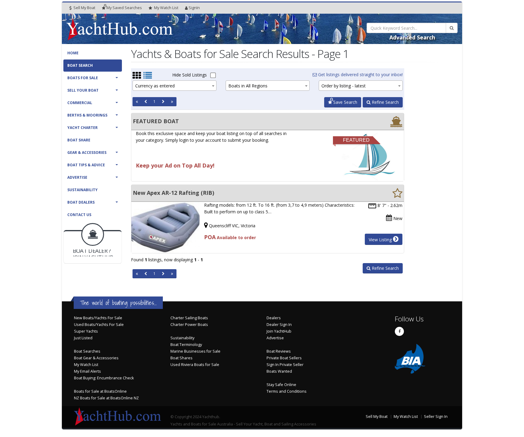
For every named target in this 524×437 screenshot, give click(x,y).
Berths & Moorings (87, 115)
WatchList (166, 7)
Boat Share (78, 140)
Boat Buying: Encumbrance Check (104, 378)
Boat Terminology (186, 344)
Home (73, 53)
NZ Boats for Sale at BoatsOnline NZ (106, 398)
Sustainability (82, 189)
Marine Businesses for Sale (195, 351)
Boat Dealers (81, 202)
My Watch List (86, 364)
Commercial (79, 102)
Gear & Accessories (86, 152)
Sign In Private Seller (285, 364)
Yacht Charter (82, 127)
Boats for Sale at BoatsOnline (100, 391)
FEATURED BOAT (156, 121)
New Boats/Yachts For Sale (98, 317)
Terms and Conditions (287, 391)
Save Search (344, 102)
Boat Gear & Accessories (96, 358)
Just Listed (83, 337)
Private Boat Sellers (284, 358)
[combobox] (175, 85)
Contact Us (79, 214)
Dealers (274, 317)
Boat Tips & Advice (86, 165)
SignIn (194, 7)
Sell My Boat (83, 7)
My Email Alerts (87, 371)
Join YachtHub (279, 331)
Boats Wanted (279, 371)
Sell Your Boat (83, 90)
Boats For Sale (82, 77)
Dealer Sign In (279, 324)
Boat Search (80, 65)
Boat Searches (87, 351)
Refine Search (385, 102)
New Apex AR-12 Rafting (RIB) (173, 192)
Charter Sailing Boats (189, 317)
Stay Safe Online (281, 384)
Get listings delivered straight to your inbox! (360, 74)
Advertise (77, 177)
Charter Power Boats (189, 324)
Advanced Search (412, 37)
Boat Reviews (279, 351)
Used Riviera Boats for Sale (194, 364)
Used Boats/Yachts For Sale (99, 324)
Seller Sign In (436, 416)
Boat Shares (181, 358)
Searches (124, 7)
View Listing (381, 239)
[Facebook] (399, 331)
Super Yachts (86, 331)
